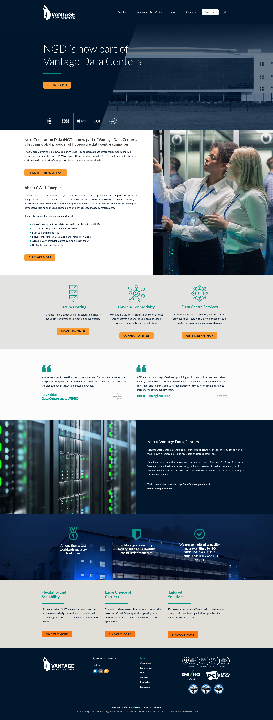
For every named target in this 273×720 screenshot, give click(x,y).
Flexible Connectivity (136, 307)
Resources (190, 12)
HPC (142, 672)
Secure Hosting (73, 307)
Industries (174, 12)
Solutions (122, 12)
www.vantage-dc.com (159, 488)
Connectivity (146, 668)
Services (144, 677)
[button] (225, 12)
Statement (156, 707)
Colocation (145, 663)
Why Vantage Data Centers (150, 12)
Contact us (210, 12)
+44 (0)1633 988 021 (106, 658)
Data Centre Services (200, 307)
